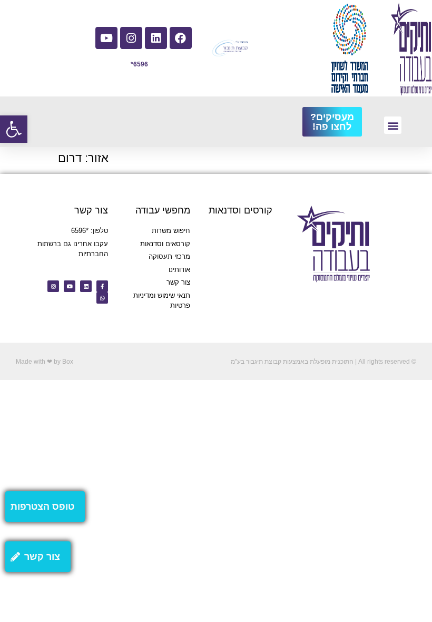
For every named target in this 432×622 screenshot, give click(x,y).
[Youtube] (106, 38)
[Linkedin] (156, 38)
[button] (13, 129)
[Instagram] (131, 38)
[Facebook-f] (102, 286)
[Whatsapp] (102, 298)
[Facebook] (181, 38)
